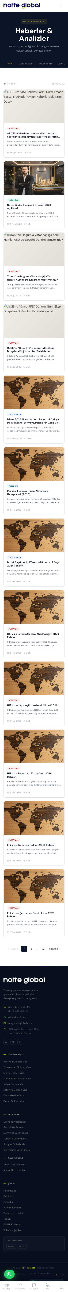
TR (57, 1275)
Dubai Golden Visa (14, 1101)
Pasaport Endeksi (13, 1213)
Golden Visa (26, 63)
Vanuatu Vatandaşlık (15, 1138)
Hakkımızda (9, 1190)
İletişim (7, 1218)
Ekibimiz (8, 1196)
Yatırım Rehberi (12, 1207)
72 (43, 948)
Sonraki (53, 948)
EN (63, 1275)
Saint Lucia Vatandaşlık (16, 1149)
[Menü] (61, 6)
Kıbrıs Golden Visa (13, 1095)
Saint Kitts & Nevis (14, 1127)
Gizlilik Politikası (12, 1224)
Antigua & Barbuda (14, 1144)
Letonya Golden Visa (15, 1089)
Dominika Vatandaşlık (15, 1132)
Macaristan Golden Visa (17, 1078)
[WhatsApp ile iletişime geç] (9, 1274)
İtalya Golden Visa (13, 1084)
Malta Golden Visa (13, 1072)
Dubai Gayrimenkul (14, 1164)
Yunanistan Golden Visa (17, 1067)
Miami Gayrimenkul (14, 1170)
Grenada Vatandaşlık (15, 1121)
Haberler (8, 1202)
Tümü (9, 63)
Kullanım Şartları (12, 1230)
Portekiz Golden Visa (15, 1061)
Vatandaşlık (45, 63)
